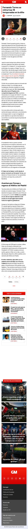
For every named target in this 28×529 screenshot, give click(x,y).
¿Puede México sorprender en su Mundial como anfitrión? (14, 418)
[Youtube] (19, 478)
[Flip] (20, 38)
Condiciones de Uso (8, 489)
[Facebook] (10, 38)
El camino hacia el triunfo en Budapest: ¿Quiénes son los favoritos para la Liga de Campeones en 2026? (14, 437)
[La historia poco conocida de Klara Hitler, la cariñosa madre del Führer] (6, 300)
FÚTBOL (16, 282)
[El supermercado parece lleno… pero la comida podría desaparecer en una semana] (6, 309)
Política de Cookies (8, 494)
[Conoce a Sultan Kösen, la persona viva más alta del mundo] (6, 329)
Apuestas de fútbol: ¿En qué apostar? (14, 460)
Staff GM (9, 15)
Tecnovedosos (7, 518)
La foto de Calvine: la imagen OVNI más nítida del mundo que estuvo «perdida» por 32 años (18, 319)
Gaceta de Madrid (7, 520)
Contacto (5, 507)
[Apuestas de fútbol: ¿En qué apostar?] (14, 454)
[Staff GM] (4, 16)
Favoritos (5, 497)
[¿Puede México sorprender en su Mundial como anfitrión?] (14, 412)
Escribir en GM (6, 510)
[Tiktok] (8, 478)
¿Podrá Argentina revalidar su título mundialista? (14, 398)
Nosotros (5, 505)
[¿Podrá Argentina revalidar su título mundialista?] (14, 391)
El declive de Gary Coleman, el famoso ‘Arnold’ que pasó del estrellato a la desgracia (18, 337)
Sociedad (14, 313)
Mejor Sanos (6, 522)
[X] (13, 38)
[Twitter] (4, 478)
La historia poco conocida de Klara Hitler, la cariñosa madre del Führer (18, 299)
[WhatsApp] (6, 38)
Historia (13, 303)
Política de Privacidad (8, 492)
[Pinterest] (17, 38)
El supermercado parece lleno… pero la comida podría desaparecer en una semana (18, 309)
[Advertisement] (14, 363)
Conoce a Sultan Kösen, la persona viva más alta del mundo (17, 328)
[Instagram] (12, 478)
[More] (24, 38)
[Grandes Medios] (14, 2)
